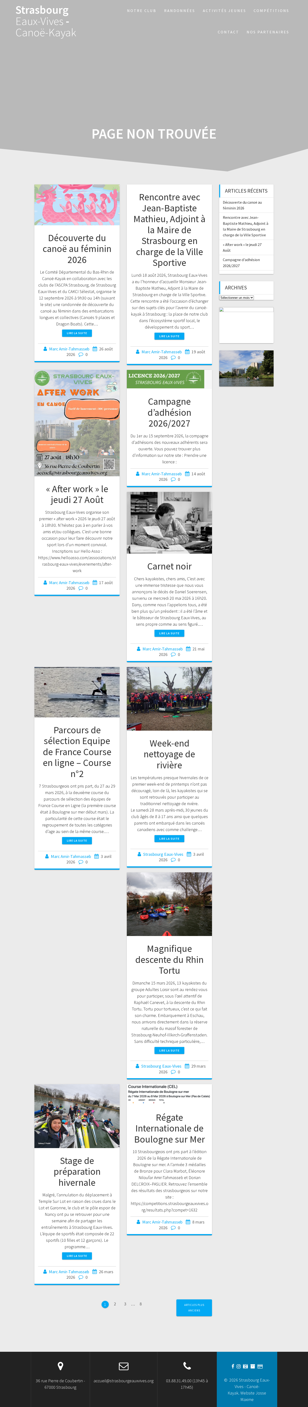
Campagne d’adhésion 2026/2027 (169, 412)
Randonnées (179, 10)
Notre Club (141, 10)
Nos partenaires (268, 32)
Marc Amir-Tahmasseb (69, 349)
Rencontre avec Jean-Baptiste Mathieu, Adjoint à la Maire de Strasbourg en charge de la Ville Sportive (169, 230)
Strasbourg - (45, 21)
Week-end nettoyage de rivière (169, 754)
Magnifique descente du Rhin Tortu (169, 959)
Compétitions (271, 10)
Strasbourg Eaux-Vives (163, 854)
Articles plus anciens (194, 1307)
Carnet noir (169, 566)
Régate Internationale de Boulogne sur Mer (169, 1128)
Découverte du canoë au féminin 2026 (77, 249)
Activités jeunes (224, 10)
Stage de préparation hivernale (77, 1171)
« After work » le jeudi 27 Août (77, 494)
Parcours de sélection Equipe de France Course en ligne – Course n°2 (77, 752)
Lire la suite (77, 333)
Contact (228, 32)
